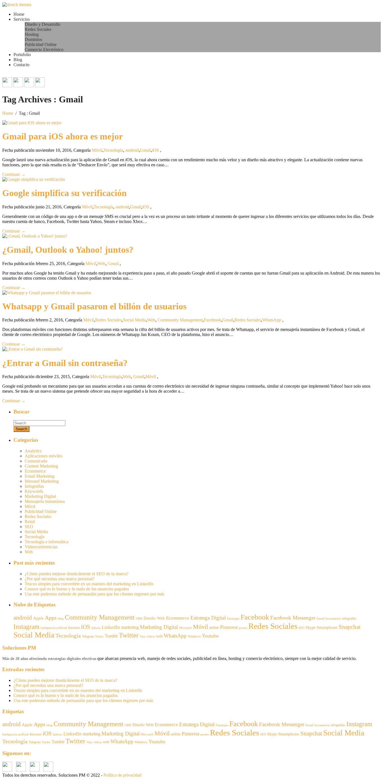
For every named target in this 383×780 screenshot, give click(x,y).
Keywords (34, 491)
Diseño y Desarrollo (42, 24)
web (159, 636)
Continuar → (14, 174)
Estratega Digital (208, 618)
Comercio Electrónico (44, 49)
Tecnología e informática (46, 541)
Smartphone (327, 627)
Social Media (134, 319)
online (214, 627)
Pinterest (229, 627)
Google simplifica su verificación (64, 193)
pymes (243, 627)
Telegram (88, 636)
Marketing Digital (40, 496)
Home (18, 14)
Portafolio (22, 54)
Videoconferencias (41, 546)
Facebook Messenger (292, 618)
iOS (155, 150)
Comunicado (36, 461)
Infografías (34, 486)
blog (61, 618)
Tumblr (111, 636)
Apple (38, 618)
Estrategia (233, 618)
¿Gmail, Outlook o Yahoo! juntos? (67, 250)
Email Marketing (39, 476)
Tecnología (113, 150)
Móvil (97, 150)
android (132, 150)
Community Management (180, 319)
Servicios (21, 19)
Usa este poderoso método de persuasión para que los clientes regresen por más (94, 594)
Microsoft (185, 627)
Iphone (96, 627)
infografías (349, 618)
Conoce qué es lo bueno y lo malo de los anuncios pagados (77, 588)
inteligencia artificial (54, 627)
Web (101, 263)
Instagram (26, 626)
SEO (29, 526)
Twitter (129, 635)
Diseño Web (154, 618)
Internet (74, 627)
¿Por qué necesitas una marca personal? (59, 578)
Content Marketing (41, 466)
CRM (139, 618)
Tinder (99, 636)
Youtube (210, 636)
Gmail (145, 150)
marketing (130, 627)
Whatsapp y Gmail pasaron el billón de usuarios (94, 306)
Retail (30, 521)
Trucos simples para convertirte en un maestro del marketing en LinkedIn (89, 583)
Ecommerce (35, 471)
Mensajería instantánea (45, 501)
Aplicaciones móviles (44, 456)
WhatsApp (271, 319)
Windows (194, 636)
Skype (310, 627)
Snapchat (350, 626)
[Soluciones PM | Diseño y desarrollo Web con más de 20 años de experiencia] (16, 4)
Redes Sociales (38, 29)
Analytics (33, 450)
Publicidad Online (41, 44)
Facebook (212, 319)
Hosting (32, 34)
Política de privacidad (122, 775)
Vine (143, 636)
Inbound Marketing (42, 481)
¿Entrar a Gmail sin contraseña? (65, 363)
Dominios (33, 39)
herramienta (333, 618)
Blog (17, 59)
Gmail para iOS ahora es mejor (62, 136)
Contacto (21, 64)
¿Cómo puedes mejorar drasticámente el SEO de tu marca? (76, 573)
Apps (51, 618)
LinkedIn (111, 627)
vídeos (151, 636)
